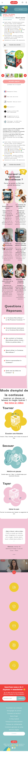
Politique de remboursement (14, 721)
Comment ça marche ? (14, 713)
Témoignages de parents (14, 710)
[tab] (12, 554)
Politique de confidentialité (14, 724)
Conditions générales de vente (14, 727)
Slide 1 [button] (12, 554)
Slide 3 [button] (15, 554)
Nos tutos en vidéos (14, 403)
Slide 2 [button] (14, 554)
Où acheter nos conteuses (14, 708)
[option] (7, 75)
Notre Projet (14, 716)
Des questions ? (11, 106)
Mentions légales (14, 729)
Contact (14, 733)
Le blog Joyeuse (14, 718)
